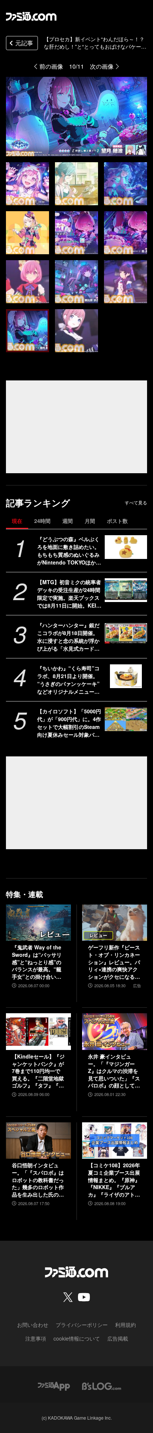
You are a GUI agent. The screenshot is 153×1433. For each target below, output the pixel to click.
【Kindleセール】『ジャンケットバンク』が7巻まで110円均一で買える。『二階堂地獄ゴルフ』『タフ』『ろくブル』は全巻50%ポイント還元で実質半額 (38, 1071)
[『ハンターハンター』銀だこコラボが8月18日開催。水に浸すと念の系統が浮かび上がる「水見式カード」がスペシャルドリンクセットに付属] (126, 633)
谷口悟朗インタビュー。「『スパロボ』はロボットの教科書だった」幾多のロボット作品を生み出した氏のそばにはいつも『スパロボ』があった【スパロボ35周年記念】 (38, 1180)
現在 (17, 520)
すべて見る (136, 502)
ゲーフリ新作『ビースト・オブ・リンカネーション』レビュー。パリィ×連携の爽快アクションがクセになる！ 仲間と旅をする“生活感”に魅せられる (114, 962)
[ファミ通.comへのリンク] (31, 16)
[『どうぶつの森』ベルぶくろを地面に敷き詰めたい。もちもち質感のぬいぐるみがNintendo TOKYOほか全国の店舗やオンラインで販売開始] (126, 547)
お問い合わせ (32, 1324)
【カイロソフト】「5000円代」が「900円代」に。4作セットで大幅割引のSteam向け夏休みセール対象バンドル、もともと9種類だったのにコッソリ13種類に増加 (69, 723)
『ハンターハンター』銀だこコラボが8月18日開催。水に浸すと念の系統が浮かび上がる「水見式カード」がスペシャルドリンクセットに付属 (68, 636)
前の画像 (51, 66)
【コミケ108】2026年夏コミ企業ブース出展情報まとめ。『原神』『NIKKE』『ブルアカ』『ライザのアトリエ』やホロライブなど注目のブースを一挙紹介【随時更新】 (114, 1180)
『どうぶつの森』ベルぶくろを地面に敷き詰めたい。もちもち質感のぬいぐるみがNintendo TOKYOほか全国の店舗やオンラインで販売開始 (69, 550)
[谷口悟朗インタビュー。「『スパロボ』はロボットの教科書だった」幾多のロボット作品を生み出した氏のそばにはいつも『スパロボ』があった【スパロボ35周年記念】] (38, 1140)
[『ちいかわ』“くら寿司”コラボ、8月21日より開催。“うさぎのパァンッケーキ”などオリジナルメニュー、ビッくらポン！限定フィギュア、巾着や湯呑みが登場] (126, 676)
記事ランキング (38, 502)
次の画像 (102, 66)
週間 (67, 520)
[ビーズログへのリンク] (101, 1385)
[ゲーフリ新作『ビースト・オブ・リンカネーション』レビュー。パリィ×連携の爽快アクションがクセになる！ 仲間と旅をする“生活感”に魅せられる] (114, 922)
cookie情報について (76, 1338)
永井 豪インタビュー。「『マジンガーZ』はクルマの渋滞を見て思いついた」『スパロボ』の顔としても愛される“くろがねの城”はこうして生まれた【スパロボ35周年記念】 (114, 1071)
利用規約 (125, 1324)
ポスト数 (117, 520)
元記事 (24, 43)
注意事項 (35, 1338)
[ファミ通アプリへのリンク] (54, 1385)
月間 (90, 520)
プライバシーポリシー (82, 1324)
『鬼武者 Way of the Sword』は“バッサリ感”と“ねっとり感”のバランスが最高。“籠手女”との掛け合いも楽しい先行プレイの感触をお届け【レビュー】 (38, 962)
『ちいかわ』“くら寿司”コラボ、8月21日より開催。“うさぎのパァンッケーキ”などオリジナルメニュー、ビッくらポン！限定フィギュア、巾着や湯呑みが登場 (68, 680)
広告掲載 (117, 1338)
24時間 (42, 520)
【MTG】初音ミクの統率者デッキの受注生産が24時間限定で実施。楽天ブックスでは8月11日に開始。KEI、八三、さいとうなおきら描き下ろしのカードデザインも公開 (69, 593)
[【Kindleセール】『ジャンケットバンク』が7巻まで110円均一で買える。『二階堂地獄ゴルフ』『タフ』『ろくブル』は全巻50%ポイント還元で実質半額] (38, 1031)
